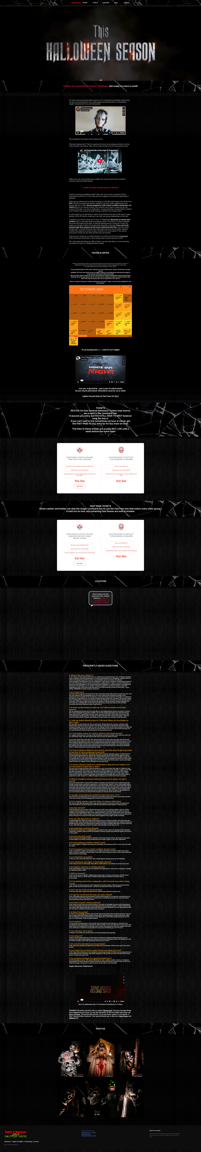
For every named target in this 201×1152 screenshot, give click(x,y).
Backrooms (108, 1010)
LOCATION (105, 2)
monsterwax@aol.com (88, 1136)
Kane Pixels (123, 1016)
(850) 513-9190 (86, 1134)
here (78, 1014)
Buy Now (80, 486)
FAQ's (116, 2)
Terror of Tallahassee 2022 (86, 1004)
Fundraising (28, 1141)
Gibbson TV (73, 1018)
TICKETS (95, 2)
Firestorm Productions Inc (107, 1004)
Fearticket (123, 236)
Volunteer (7, 1141)
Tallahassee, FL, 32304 (88, 1131)
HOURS (85, 2)
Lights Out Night (17, 1141)
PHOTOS (126, 2)
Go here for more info (108, 932)
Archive (36, 1141)
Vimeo (120, 1004)
